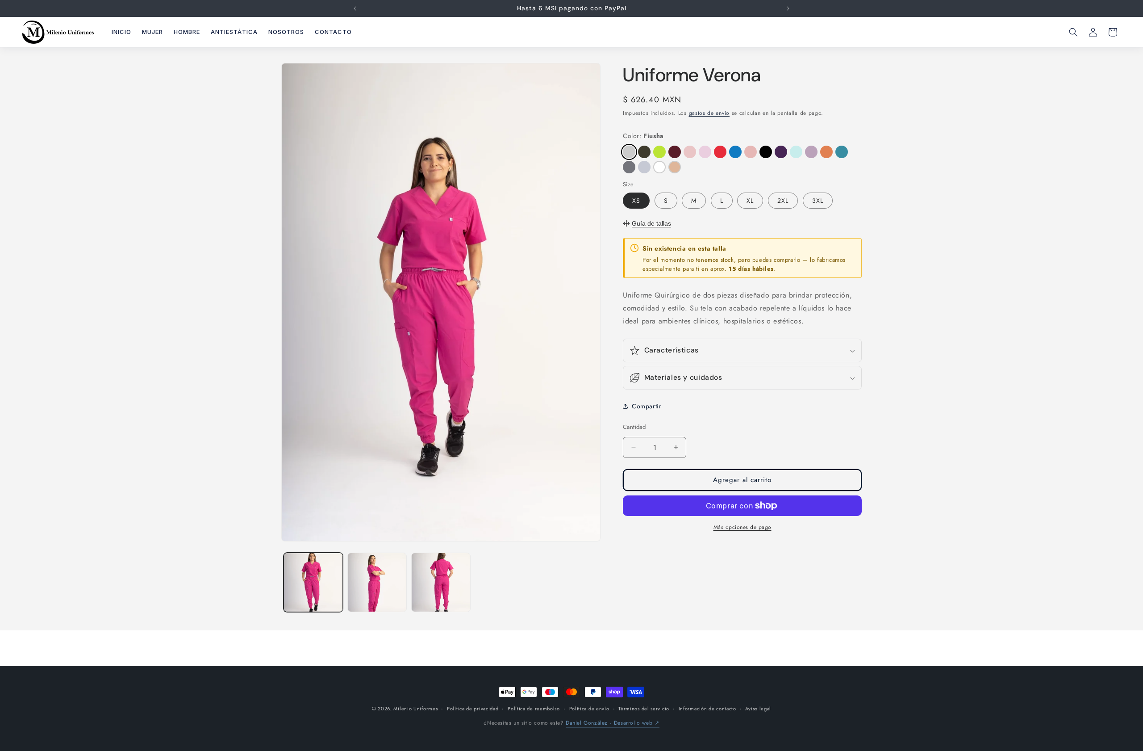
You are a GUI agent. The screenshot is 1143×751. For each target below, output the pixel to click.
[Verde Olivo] (644, 152)
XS (636, 200)
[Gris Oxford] (629, 167)
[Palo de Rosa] (750, 152)
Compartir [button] (646, 406)
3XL (817, 200)
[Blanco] (659, 167)
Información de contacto (707, 708)
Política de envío (589, 708)
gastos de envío (709, 113)
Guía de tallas (651, 223)
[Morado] (781, 152)
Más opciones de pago (742, 527)
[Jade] (841, 152)
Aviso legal (758, 708)
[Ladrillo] (826, 152)
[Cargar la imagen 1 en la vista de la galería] (313, 582)
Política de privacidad (472, 708)
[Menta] (796, 152)
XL (750, 200)
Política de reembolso (534, 708)
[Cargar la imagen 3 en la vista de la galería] (441, 582)
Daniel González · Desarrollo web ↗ (612, 723)
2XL (782, 200)
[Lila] (811, 152)
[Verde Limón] (659, 152)
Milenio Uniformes (415, 708)
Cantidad (634, 427)
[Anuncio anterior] (355, 8)
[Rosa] (705, 152)
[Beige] (674, 167)
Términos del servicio (643, 708)
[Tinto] (674, 152)
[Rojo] (720, 152)
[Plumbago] (735, 152)
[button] (1073, 32)
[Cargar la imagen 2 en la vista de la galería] (377, 582)
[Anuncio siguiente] (788, 8)
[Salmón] (690, 152)
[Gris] (644, 167)
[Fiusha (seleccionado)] (629, 152)
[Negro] (765, 152)
